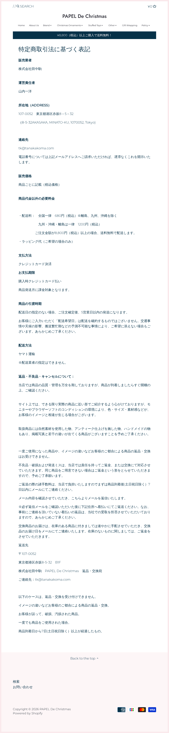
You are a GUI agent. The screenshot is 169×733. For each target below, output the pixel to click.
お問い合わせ (23, 687)
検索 (16, 682)
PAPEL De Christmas (84, 16)
